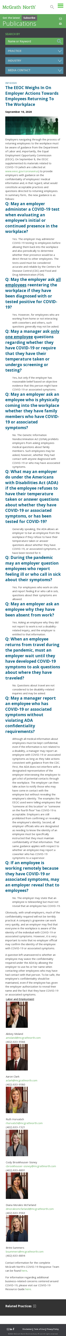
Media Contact (19, 70)
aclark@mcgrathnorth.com (21, 1080)
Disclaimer (27, 1329)
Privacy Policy (53, 1329)
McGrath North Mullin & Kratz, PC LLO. (28, 1334)
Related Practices (18, 1306)
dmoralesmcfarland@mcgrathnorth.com (30, 1209)
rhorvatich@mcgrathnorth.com (24, 1123)
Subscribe (29, 17)
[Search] (52, 7)
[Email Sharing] (7, 1329)
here (24, 1270)
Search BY (12, 34)
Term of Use (39, 1329)
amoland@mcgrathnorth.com (23, 1037)
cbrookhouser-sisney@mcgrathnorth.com (31, 1166)
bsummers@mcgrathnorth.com (24, 1251)
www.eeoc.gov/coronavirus (21, 171)
